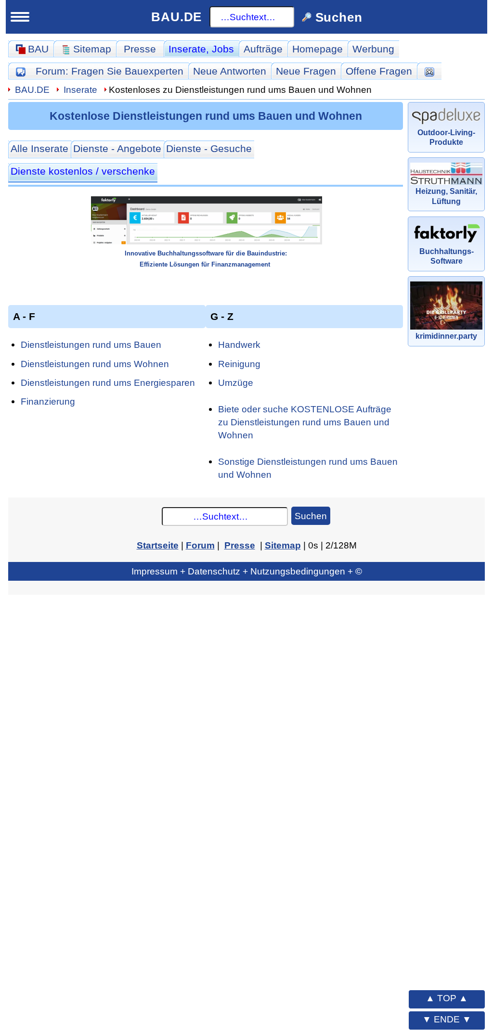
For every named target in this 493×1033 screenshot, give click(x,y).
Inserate (201, 48)
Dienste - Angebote (117, 148)
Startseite (158, 545)
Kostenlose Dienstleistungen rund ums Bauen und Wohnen (206, 116)
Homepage (317, 48)
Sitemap (283, 545)
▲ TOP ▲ (447, 998)
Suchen (311, 515)
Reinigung (239, 363)
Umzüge (235, 382)
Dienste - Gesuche (209, 148)
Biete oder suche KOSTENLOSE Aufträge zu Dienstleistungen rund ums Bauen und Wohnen (304, 422)
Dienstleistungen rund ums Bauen (91, 344)
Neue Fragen (306, 71)
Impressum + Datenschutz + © (246, 571)
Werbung (373, 48)
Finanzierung (48, 401)
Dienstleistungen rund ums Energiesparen (108, 382)
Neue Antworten (229, 71)
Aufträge (263, 48)
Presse (140, 48)
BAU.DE (176, 17)
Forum (109, 71)
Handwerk (239, 344)
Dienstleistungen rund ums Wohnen (95, 363)
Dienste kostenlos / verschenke (83, 171)
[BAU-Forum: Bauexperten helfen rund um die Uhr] (20, 71)
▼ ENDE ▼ (446, 1019)
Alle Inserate (39, 148)
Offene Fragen (379, 71)
